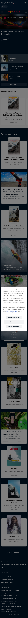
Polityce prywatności (12, 311)
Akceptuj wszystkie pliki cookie (14, 321)
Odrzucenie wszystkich (14, 326)
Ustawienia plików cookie (14, 317)
